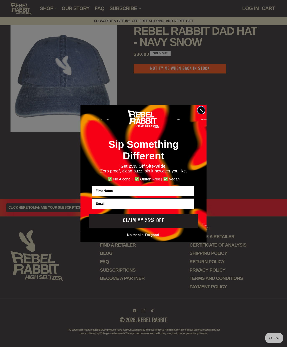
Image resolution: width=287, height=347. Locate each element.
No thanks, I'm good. (143, 235)
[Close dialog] (201, 110)
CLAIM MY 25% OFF (144, 221)
